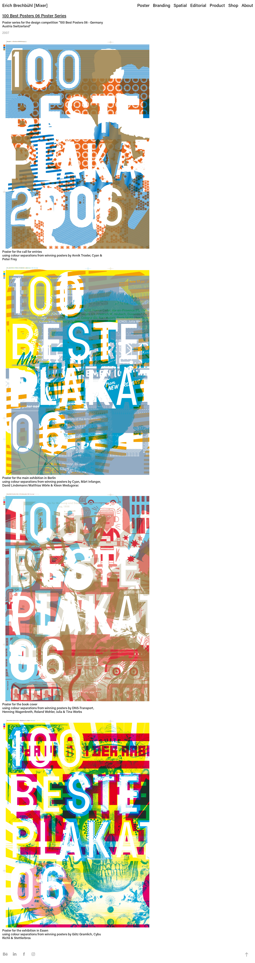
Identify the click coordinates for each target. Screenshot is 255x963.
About (247, 5)
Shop (233, 5)
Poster (143, 5)
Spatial (180, 5)
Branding (161, 5)
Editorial (198, 5)
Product (217, 5)
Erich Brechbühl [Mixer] (25, 5)
